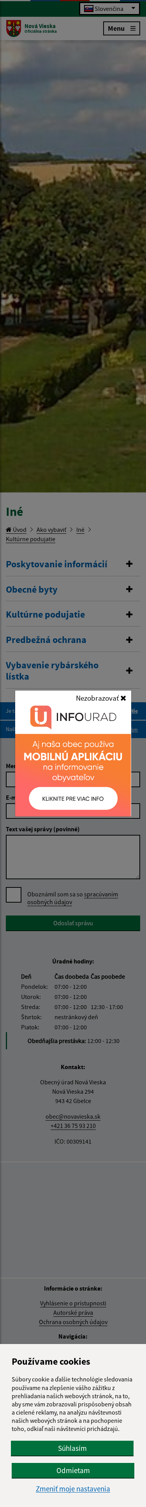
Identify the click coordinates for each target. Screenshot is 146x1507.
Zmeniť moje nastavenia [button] (73, 1489)
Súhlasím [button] (72, 1448)
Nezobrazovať (98, 698)
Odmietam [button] (73, 1470)
